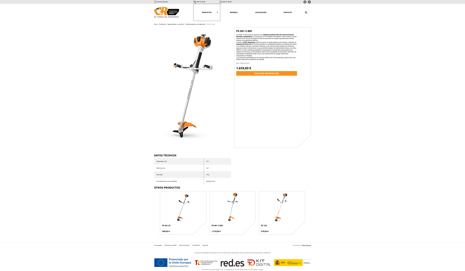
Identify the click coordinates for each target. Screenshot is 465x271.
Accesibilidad (196, 245)
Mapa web (205, 245)
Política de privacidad (170, 245)
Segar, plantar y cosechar (175, 24)
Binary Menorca (306, 245)
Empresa (233, 12)
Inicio (156, 24)
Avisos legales (158, 245)
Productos (207, 12)
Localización (260, 12)
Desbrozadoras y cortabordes (195, 24)
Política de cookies (184, 245)
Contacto (287, 12)
